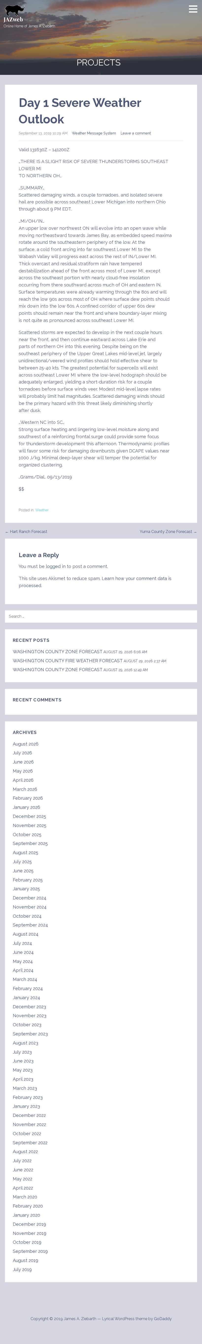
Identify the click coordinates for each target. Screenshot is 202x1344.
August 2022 (25, 1151)
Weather (42, 510)
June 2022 (23, 1169)
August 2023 (25, 1042)
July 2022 (22, 1160)
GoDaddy (163, 1318)
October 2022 (27, 1133)
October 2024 (27, 916)
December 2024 (29, 897)
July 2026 (22, 752)
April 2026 (23, 780)
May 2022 (22, 1178)
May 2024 (23, 961)
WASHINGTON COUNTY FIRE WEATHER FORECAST (67, 660)
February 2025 (28, 879)
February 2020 (28, 1206)
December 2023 (29, 1006)
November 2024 (30, 907)
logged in (56, 566)
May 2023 (23, 1070)
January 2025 (26, 888)
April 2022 (23, 1188)
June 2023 (23, 1060)
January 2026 (26, 807)
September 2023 (30, 1033)
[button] (195, 8)
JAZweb (13, 19)
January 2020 (26, 1215)
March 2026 (25, 789)
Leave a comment (136, 133)
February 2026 (28, 798)
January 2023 (26, 1106)
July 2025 (22, 861)
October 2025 (27, 834)
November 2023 (29, 1015)
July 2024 (22, 943)
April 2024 (23, 970)
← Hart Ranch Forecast (26, 531)
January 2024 (26, 997)
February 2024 (28, 988)
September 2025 (30, 843)
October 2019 (27, 1242)
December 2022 (29, 1115)
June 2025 (23, 870)
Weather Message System (94, 133)
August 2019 (25, 1260)
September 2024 (30, 925)
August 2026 (25, 744)
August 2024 (25, 934)
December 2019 (29, 1224)
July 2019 (22, 1269)
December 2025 (29, 816)
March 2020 (25, 1196)
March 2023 (25, 1088)
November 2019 (29, 1233)
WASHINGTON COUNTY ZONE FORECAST (57, 651)
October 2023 (27, 1024)
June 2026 (23, 761)
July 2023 (22, 1052)
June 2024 (23, 952)
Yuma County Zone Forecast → (168, 531)
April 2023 (23, 1079)
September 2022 (30, 1142)
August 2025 (25, 852)
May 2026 (23, 771)
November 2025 (29, 825)
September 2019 (30, 1251)
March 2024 (25, 979)
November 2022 (29, 1124)
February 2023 (28, 1097)
